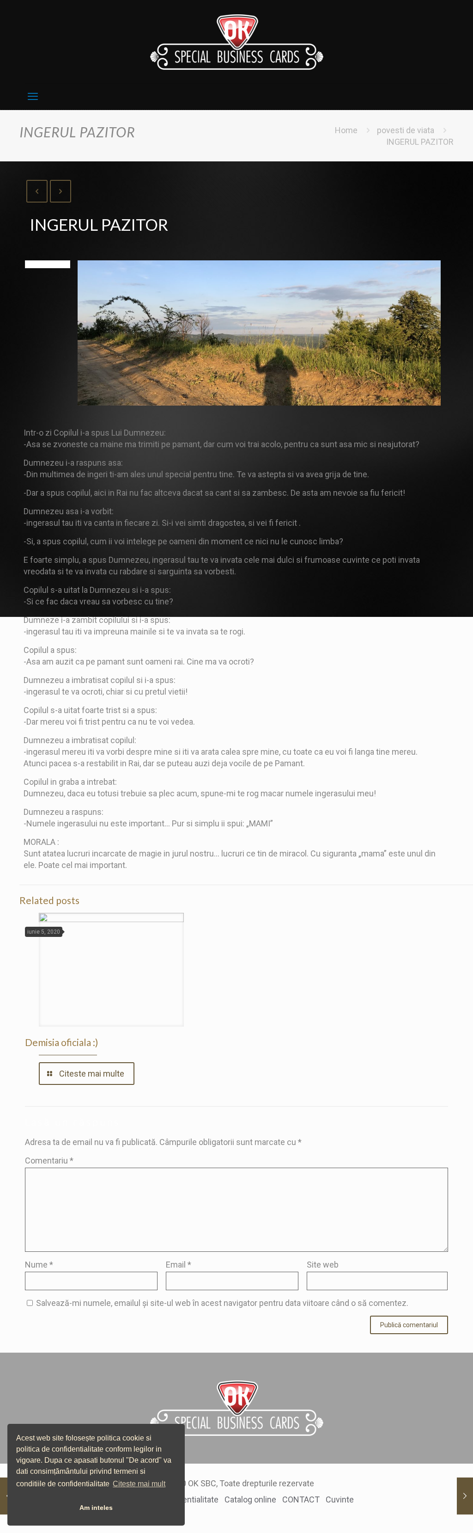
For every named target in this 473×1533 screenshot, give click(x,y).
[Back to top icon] (427, 1513)
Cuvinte (340, 1499)
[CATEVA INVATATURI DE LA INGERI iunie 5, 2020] (465, 1496)
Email (178, 1264)
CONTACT (301, 1499)
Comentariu (49, 1160)
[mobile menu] (33, 97)
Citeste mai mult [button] (139, 1484)
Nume (39, 1264)
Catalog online (250, 1499)
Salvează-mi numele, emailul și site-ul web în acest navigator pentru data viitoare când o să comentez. (222, 1303)
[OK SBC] (236, 41)
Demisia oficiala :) (61, 1042)
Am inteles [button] (96, 1507)
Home (346, 130)
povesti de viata (405, 130)
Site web (323, 1264)
